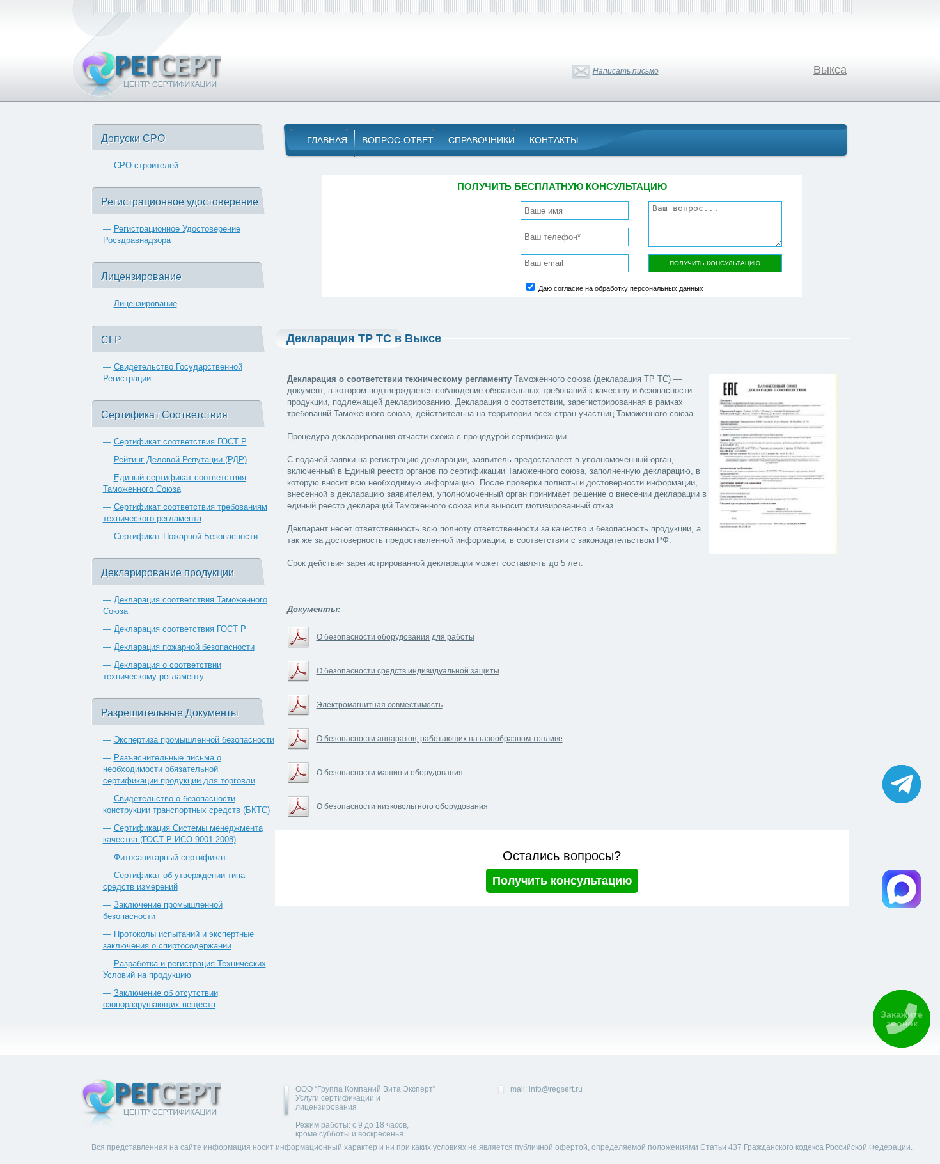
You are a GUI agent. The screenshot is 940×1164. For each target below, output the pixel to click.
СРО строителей (146, 165)
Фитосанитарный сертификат (170, 857)
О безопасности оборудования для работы (395, 637)
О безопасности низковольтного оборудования (402, 806)
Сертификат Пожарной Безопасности (186, 536)
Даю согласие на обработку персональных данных (620, 288)
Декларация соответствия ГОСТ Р (180, 629)
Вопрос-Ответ (398, 140)
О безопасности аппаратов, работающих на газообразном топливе (440, 738)
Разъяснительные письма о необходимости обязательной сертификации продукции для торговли (179, 769)
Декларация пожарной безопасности (184, 647)
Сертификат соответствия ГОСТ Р (180, 441)
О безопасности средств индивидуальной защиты (408, 670)
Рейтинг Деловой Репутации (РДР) (180, 459)
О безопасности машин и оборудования (390, 772)
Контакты (553, 140)
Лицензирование (145, 303)
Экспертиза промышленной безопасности (194, 739)
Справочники (481, 140)
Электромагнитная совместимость (380, 704)
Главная (327, 140)
